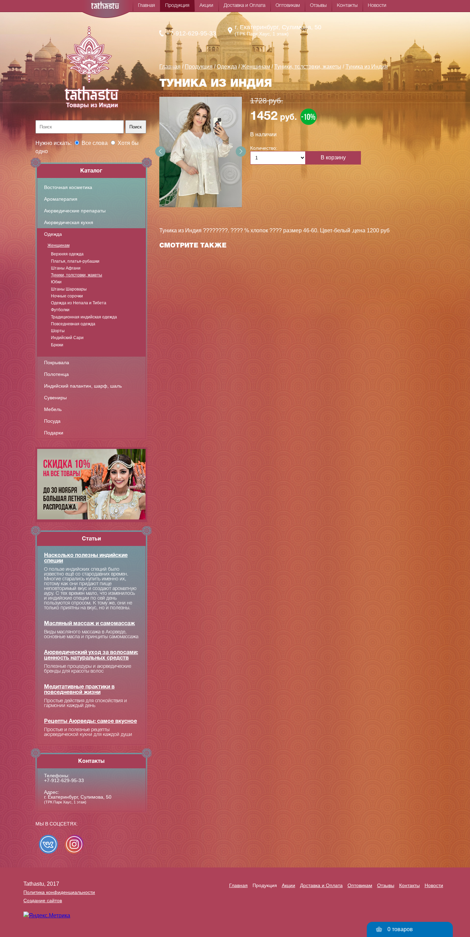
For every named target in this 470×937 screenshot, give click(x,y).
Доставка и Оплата (244, 5)
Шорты (58, 331)
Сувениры (55, 397)
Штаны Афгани (66, 268)
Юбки (56, 282)
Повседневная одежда (73, 324)
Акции (206, 5)
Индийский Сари (67, 338)
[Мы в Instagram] (74, 844)
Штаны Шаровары (69, 289)
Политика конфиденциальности (59, 892)
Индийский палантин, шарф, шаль (83, 386)
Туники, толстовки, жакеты (76, 275)
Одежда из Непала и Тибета (78, 303)
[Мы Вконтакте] (48, 844)
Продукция (177, 5)
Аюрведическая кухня (68, 222)
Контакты (347, 5)
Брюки (57, 345)
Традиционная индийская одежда (84, 317)
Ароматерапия (60, 199)
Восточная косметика (68, 187)
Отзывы (318, 5)
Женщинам (58, 245)
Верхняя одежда (67, 254)
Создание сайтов (42, 900)
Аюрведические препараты (75, 210)
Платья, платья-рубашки (75, 261)
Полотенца (56, 374)
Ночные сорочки (67, 296)
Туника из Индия (366, 67)
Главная (146, 5)
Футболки (60, 310)
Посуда (52, 421)
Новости (377, 5)
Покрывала (56, 362)
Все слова (95, 143)
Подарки (53, 432)
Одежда (53, 234)
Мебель (53, 409)
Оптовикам (288, 5)
